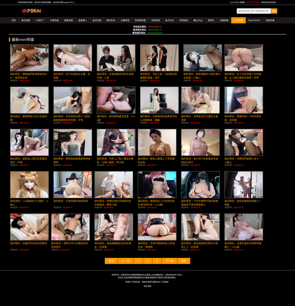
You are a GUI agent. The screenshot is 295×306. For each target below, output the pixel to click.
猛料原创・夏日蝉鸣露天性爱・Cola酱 (116, 118)
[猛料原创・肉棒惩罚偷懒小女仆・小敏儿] (243, 142)
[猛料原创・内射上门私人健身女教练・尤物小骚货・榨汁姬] (116, 142)
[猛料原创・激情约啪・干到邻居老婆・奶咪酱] (243, 100)
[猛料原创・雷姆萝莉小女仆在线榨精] (29, 100)
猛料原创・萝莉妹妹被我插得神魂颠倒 (71, 160)
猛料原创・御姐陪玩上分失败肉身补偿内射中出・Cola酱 (156, 202)
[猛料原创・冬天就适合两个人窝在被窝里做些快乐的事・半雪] (72, 100)
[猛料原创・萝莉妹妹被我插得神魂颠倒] (72, 142)
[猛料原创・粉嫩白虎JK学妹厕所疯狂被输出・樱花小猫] (113, 184)
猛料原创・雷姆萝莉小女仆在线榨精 (28, 118)
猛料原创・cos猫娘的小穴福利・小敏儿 (29, 202)
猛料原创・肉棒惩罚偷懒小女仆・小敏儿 (242, 160)
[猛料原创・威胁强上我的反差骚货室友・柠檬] (29, 142)
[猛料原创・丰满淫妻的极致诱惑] (72, 184)
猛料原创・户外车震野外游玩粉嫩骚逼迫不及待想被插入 (199, 202)
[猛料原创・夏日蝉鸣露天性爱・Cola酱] (116, 100)
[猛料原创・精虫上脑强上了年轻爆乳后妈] (157, 142)
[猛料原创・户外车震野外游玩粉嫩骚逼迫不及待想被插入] (200, 184)
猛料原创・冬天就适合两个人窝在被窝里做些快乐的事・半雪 (71, 118)
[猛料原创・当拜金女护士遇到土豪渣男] (200, 100)
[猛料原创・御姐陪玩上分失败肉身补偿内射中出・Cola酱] (157, 184)
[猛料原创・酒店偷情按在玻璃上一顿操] (243, 184)
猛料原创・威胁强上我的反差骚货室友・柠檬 (28, 160)
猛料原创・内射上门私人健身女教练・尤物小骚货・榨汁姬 (115, 160)
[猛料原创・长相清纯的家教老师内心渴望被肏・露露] (159, 100)
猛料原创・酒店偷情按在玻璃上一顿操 (242, 202)
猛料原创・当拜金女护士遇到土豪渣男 (199, 118)
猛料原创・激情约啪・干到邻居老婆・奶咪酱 (242, 118)
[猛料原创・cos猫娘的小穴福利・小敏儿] (29, 184)
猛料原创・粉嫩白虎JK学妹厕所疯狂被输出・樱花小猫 (112, 202)
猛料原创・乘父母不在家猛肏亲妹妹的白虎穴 (199, 160)
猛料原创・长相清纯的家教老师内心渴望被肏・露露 (158, 118)
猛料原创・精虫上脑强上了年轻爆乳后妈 (156, 160)
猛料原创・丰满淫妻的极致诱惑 (70, 201)
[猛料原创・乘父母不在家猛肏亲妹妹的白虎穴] (200, 142)
